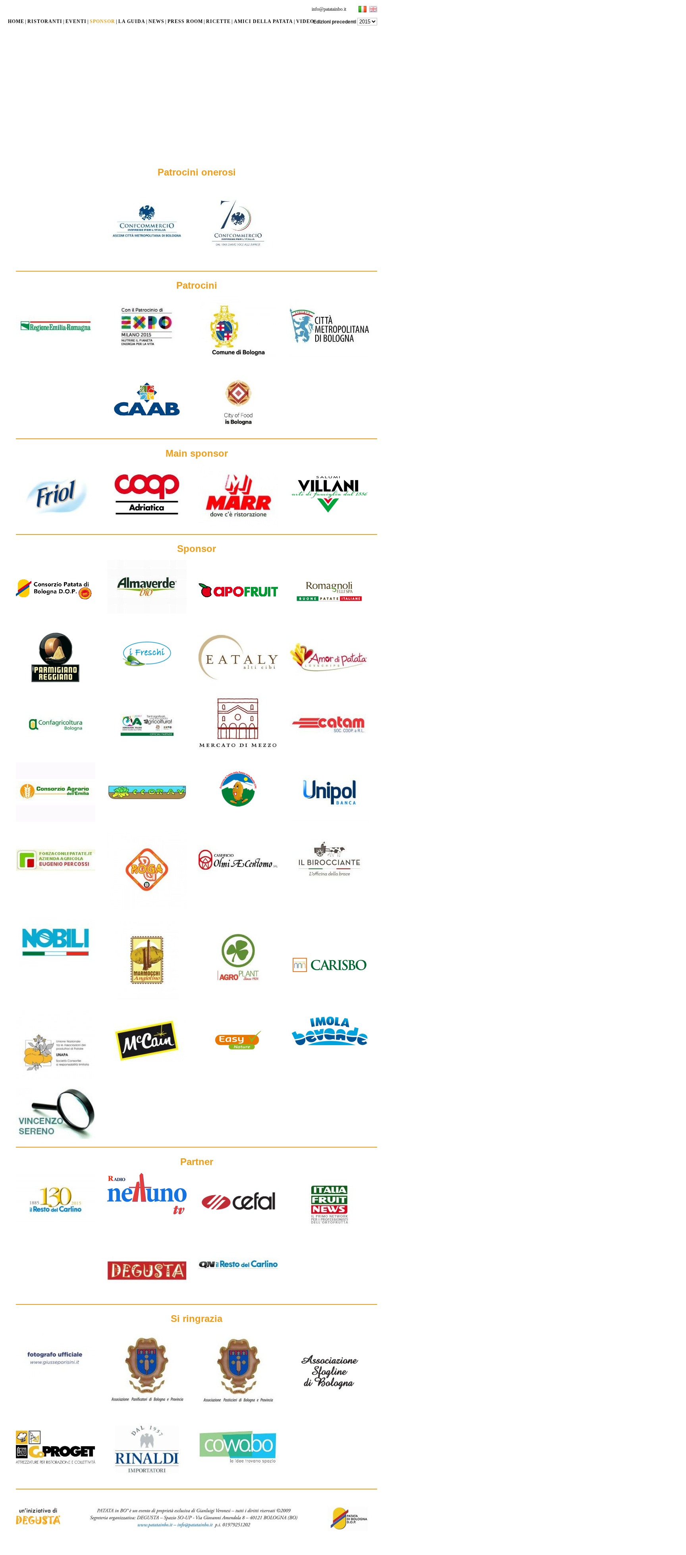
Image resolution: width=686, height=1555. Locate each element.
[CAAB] (147, 429)
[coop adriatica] (147, 522)
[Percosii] (55, 888)
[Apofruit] (238, 618)
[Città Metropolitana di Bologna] (329, 354)
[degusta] (147, 1294)
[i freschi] (147, 678)
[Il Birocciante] (329, 888)
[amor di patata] (329, 685)
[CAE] (55, 820)
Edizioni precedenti (334, 21)
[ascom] (238, 261)
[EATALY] (238, 685)
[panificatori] (147, 1405)
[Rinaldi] (147, 1479)
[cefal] (238, 1227)
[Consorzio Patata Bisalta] (238, 813)
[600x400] (147, 820)
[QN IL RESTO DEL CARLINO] (238, 1282)
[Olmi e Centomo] (238, 888)
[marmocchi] (147, 1001)
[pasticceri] (238, 1405)
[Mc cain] (147, 1060)
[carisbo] (329, 993)
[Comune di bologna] (238, 361)
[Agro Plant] (238, 995)
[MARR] (238, 524)
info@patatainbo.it (329, 9)
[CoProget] (55, 1475)
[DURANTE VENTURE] (238, 1475)
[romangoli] (329, 618)
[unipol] (329, 820)
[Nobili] (55, 965)
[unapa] (55, 1078)
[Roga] (147, 908)
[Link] (147, 249)
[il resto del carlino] (55, 1224)
